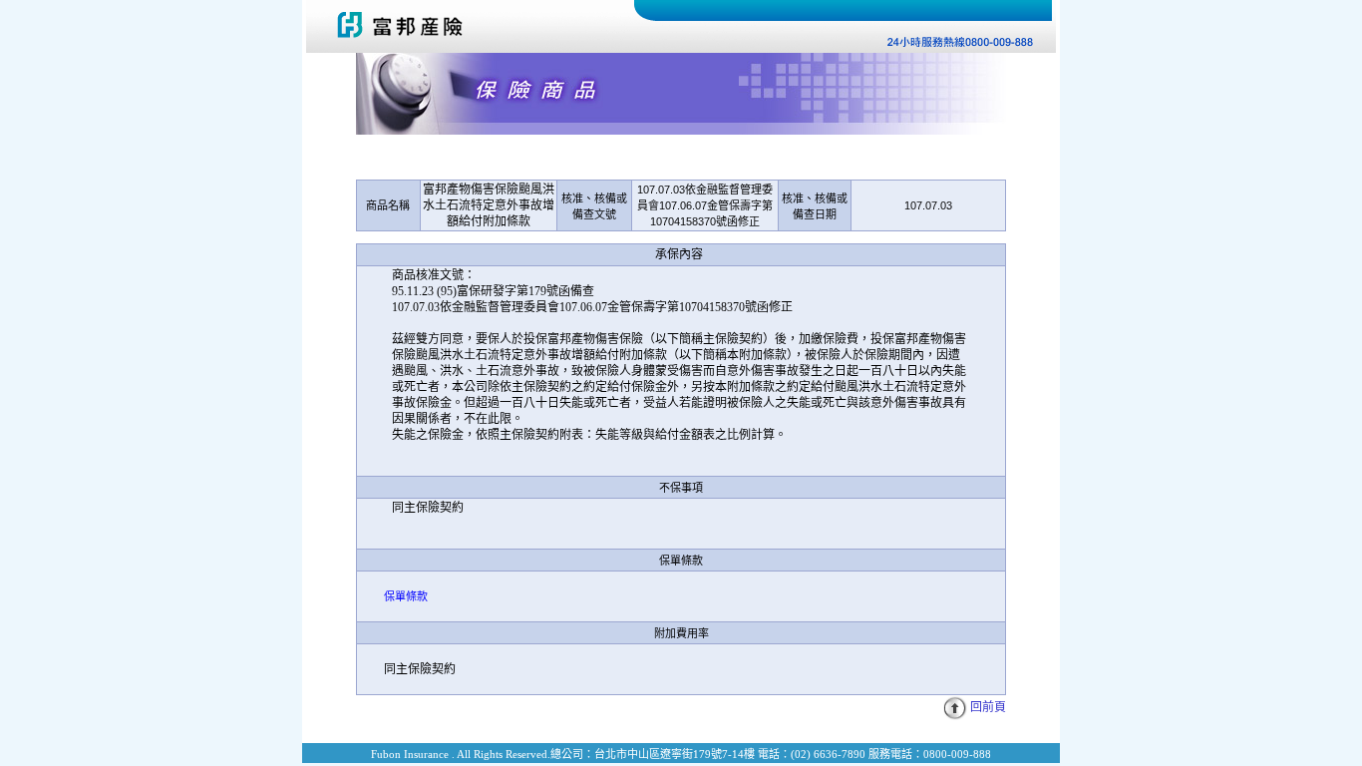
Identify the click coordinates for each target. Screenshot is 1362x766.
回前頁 (988, 707)
